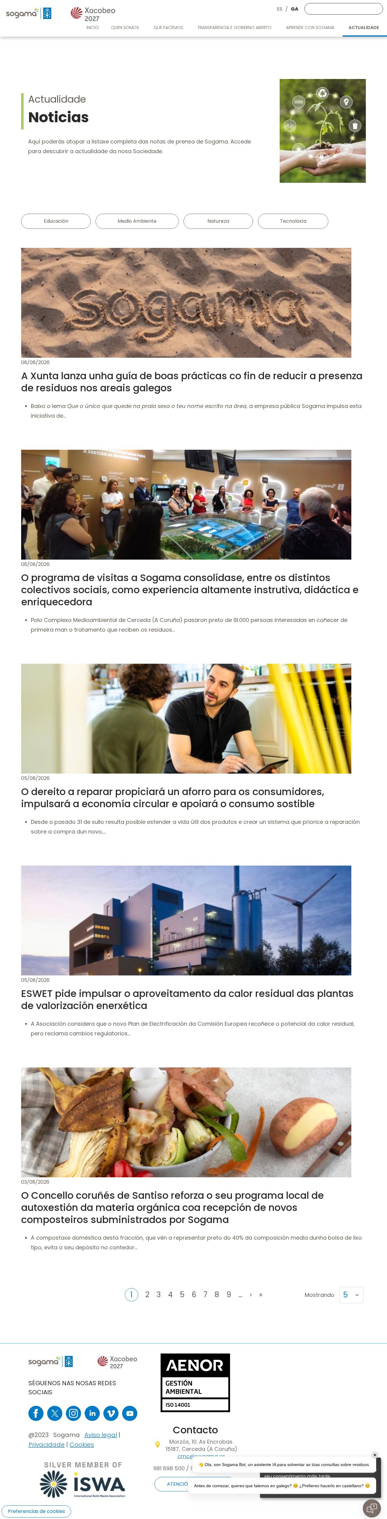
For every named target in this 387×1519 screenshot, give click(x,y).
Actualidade (364, 28)
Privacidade (46, 1444)
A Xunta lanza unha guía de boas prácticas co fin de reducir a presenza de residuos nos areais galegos (192, 382)
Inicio (92, 28)
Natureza (218, 221)
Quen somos (125, 28)
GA (294, 8)
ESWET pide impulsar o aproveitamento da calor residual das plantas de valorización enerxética (187, 999)
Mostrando (319, 1295)
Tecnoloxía (293, 221)
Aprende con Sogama (311, 28)
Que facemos (169, 28)
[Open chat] (372, 1508)
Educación (56, 221)
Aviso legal (100, 1435)
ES (279, 8)
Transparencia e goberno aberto (235, 28)
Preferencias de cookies (36, 1511)
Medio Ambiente (137, 221)
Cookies (82, 1444)
